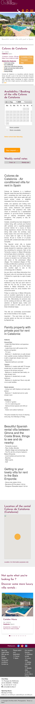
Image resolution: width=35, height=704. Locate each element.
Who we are (5, 654)
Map (22, 63)
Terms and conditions (4, 661)
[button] (2, 24)
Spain (16, 658)
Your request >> (12, 150)
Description (24, 60)
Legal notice (5, 652)
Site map (4, 650)
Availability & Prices (26, 57)
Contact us (4, 664)
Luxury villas (28, 659)
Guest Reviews (4, 657)
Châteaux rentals (28, 655)
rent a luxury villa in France (29, 674)
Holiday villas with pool (28, 664)
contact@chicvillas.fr (9, 687)
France (17, 656)
